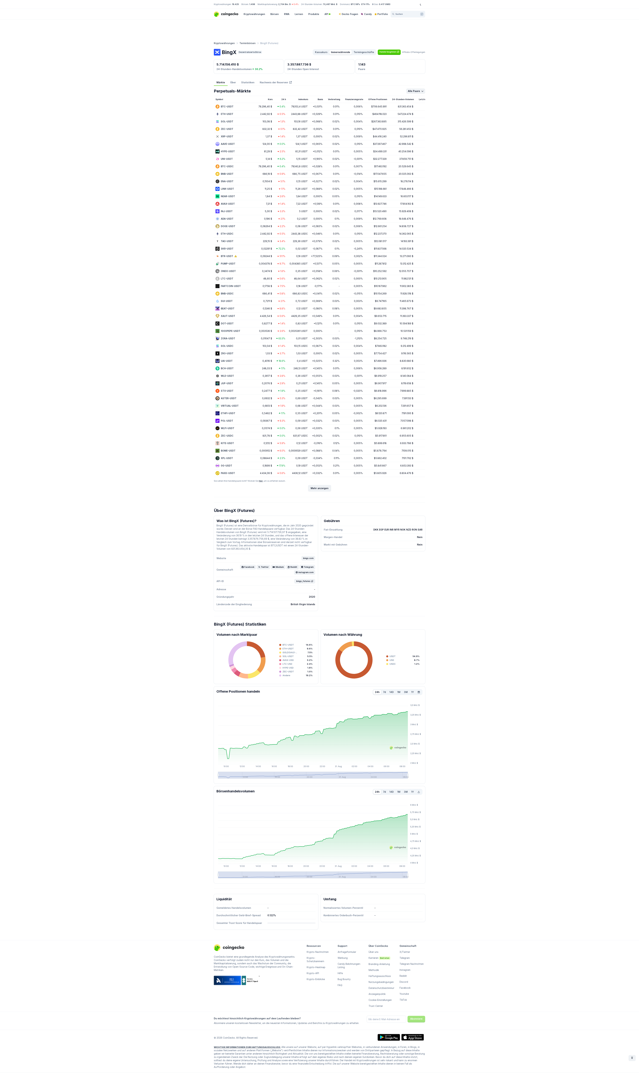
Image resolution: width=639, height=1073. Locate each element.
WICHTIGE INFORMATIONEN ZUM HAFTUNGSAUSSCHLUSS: (247, 1047)
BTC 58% (355, 4)
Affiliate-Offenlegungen (413, 52)
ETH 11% (365, 4)
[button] (389, 52)
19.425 (235, 4)
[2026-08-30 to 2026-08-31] (419, 692)
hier (261, 481)
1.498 (252, 4)
